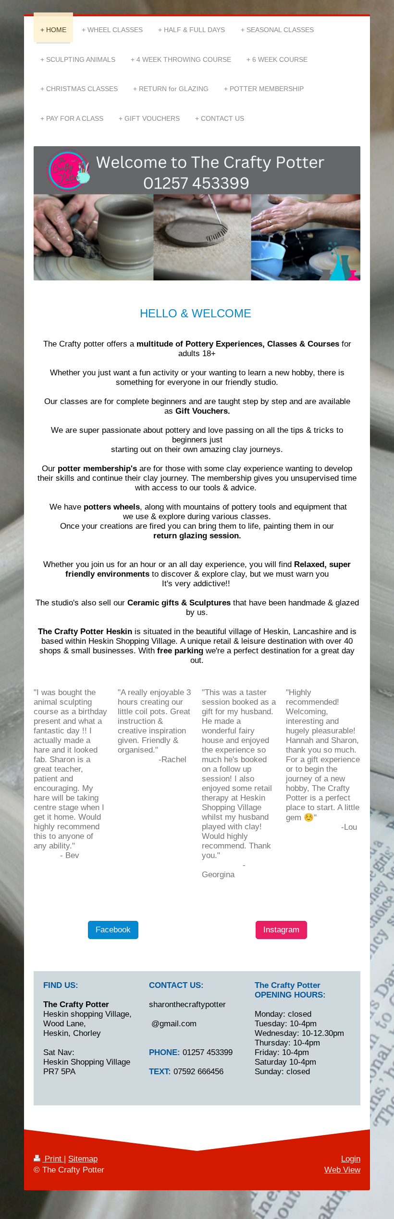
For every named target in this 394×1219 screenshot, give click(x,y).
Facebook (113, 929)
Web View (342, 1169)
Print (53, 1158)
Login (350, 1158)
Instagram (281, 929)
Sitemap (83, 1158)
